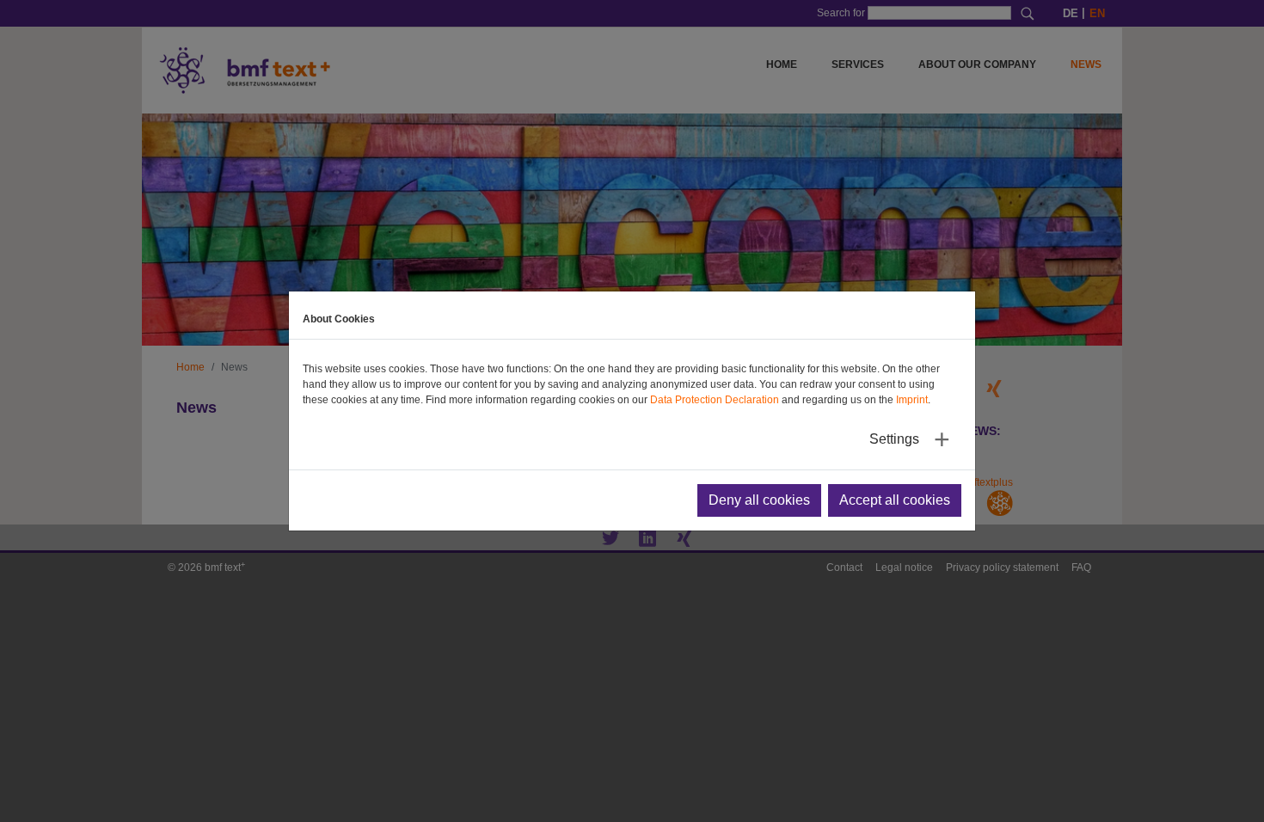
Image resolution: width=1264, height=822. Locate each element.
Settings (894, 439)
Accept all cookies (894, 500)
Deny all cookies (759, 500)
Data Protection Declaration (714, 400)
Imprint (912, 400)
